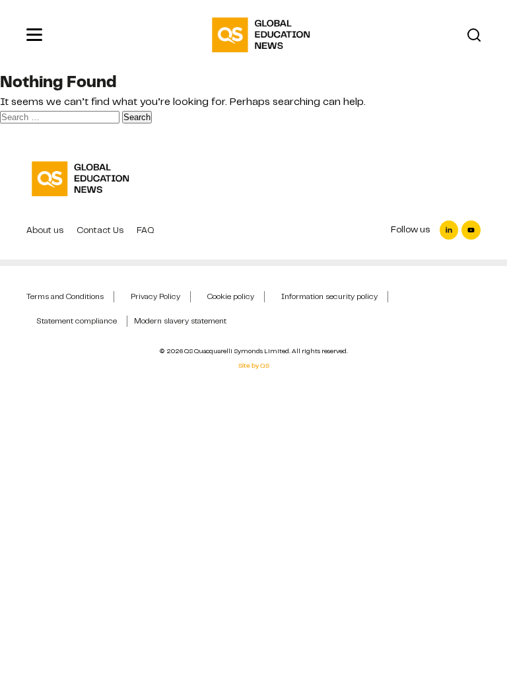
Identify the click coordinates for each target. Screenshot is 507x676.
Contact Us (100, 230)
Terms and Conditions (65, 296)
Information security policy (329, 296)
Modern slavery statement (180, 321)
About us (44, 230)
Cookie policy (230, 296)
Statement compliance (76, 321)
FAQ (145, 230)
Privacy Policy (155, 296)
